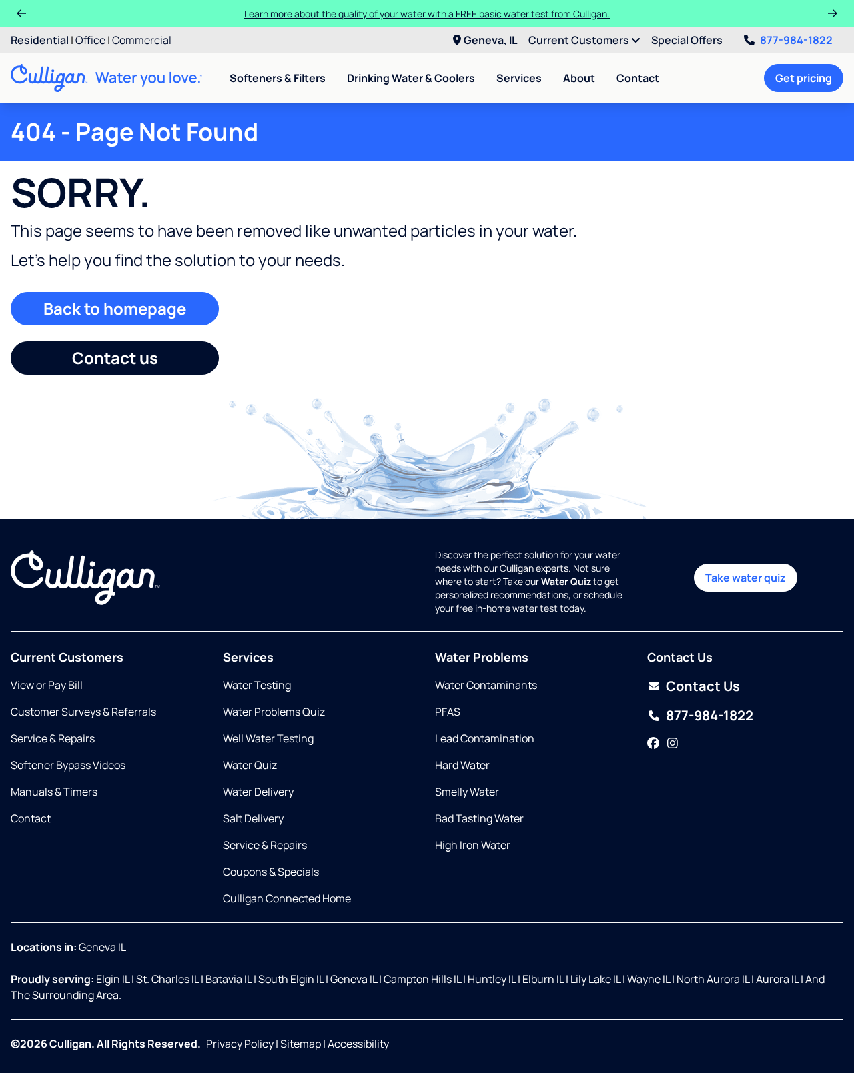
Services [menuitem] (519, 78)
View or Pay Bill (47, 685)
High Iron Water (472, 845)
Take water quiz (745, 577)
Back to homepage (114, 308)
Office (90, 40)
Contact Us (703, 686)
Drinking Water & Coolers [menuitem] (411, 78)
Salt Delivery (253, 818)
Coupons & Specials (271, 871)
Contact (637, 78)
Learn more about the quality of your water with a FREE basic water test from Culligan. (427, 13)
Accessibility (358, 1043)
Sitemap (300, 1043)
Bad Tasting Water (479, 818)
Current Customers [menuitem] (579, 40)
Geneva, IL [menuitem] (491, 40)
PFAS (447, 711)
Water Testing (257, 685)
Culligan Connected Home (287, 898)
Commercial (141, 40)
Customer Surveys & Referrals (83, 711)
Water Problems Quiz (274, 711)
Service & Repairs (53, 738)
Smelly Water (467, 791)
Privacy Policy (240, 1043)
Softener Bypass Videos (68, 765)
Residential (40, 40)
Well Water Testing (268, 738)
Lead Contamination (484, 738)
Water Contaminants (486, 685)
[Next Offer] (832, 13)
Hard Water (462, 765)
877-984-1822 (796, 40)
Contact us (115, 358)
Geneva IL (102, 947)
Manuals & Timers (54, 791)
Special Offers (687, 40)
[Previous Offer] (21, 13)
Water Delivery (258, 791)
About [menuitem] (579, 78)
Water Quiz (250, 765)
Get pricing (803, 78)
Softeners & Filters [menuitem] (278, 78)
